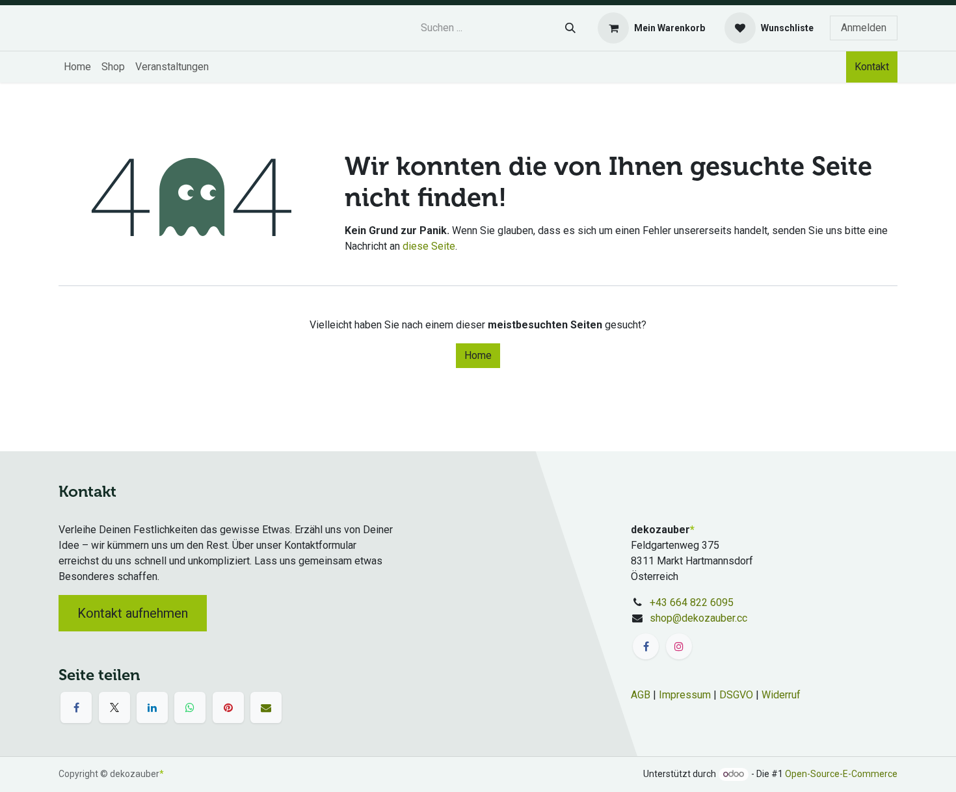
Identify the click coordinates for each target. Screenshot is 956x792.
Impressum (685, 695)
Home (478, 355)
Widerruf (781, 695)
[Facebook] (76, 707)
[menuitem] (77, 67)
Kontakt (872, 66)
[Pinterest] (228, 707)
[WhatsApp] (190, 707)
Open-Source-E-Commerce (841, 774)
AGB (640, 695)
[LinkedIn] (152, 707)
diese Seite (429, 246)
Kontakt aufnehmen (132, 613)
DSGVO (736, 695)
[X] (114, 707)
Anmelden (863, 27)
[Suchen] (570, 28)
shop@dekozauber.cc (698, 618)
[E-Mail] (266, 707)
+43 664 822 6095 (692, 602)
